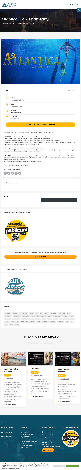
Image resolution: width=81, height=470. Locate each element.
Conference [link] (62, 313)
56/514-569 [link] (47, 438)
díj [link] (38, 316)
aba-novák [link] (7, 313)
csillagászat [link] (26, 316)
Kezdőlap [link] (5, 23)
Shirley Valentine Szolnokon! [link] (11, 370)
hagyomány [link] (7, 319)
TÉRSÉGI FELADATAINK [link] (27, 434)
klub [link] (44, 319)
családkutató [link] (17, 316)
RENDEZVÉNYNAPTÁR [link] (6, 432)
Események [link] (14, 23)
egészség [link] (43, 316)
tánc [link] (72, 321)
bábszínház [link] (53, 313)
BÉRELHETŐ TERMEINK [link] (6, 436)
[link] (79, 10)
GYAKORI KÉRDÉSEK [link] (6, 440)
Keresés (6, 196)
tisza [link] (67, 321)
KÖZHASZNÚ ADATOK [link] (27, 440)
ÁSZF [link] (22, 443)
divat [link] (33, 316)
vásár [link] (11, 324)
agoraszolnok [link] (23, 313)
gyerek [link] (71, 316)
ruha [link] (27, 321)
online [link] (22, 321)
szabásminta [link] (45, 321)
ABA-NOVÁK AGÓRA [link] (16, 112)
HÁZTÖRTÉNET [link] (25, 438)
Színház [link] (7, 375)
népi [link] (17, 321)
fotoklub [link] (64, 316)
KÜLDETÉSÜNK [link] (25, 432)
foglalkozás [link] (56, 316)
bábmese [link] (47, 313)
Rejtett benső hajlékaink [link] (63, 370)
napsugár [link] (7, 321)
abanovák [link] (14, 313)
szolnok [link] (53, 321)
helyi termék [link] (25, 319)
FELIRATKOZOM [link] (47, 450)
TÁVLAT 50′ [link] (35, 368)
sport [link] (38, 321)
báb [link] (41, 313)
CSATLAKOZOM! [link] (41, 256)
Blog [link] (37, 313)
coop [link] (68, 313)
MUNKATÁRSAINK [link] (25, 436)
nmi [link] (13, 321)
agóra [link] (31, 313)
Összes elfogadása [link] (72, 466)
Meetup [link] (55, 319)
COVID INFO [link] (4, 438)
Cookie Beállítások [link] (59, 466)
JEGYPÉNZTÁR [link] (5, 434)
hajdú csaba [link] (16, 319)
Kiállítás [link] (34, 372)
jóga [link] (31, 319)
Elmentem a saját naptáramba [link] (40, 125)
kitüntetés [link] (38, 319)
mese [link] (60, 319)
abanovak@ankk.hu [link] (49, 435)
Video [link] (6, 324)
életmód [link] (17, 324)
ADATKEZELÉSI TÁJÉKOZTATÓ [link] (29, 442)
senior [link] (32, 321)
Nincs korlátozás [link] (11, 404)
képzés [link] (49, 319)
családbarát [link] (8, 316)
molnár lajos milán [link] (69, 319)
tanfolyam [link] (60, 321)
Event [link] (49, 316)
